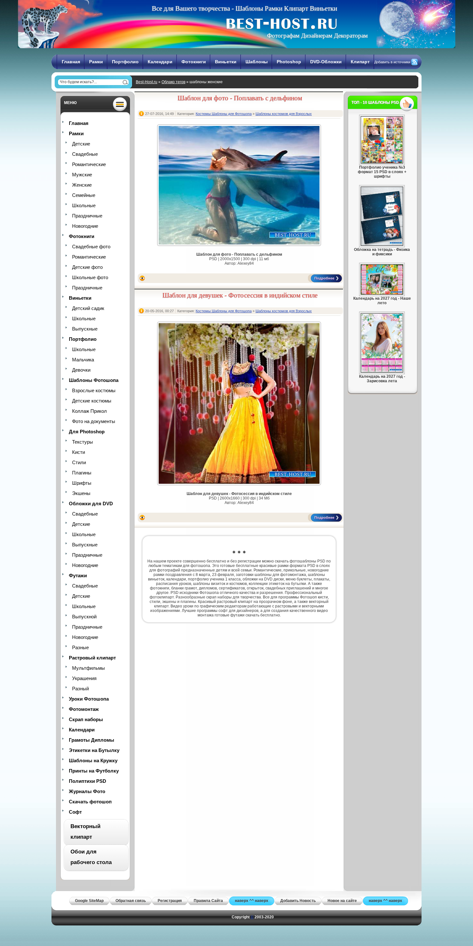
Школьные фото (90, 277)
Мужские (82, 174)
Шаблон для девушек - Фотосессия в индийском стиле (240, 295)
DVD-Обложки (326, 61)
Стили (79, 462)
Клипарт (360, 61)
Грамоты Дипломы (91, 740)
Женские (82, 185)
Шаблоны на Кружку (93, 760)
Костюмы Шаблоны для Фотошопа (224, 114)
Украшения (84, 678)
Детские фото (87, 267)
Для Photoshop (87, 431)
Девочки (81, 370)
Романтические (89, 164)
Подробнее (324, 278)
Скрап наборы (86, 719)
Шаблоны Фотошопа (93, 380)
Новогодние (85, 226)
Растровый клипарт (92, 657)
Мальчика (83, 359)
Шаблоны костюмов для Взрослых (283, 114)
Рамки (96, 61)
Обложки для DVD (91, 503)
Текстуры (82, 442)
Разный (80, 688)
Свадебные (85, 154)
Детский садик (88, 308)
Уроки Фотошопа (89, 699)
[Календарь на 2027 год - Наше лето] (382, 293)
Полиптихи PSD (87, 781)
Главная (71, 61)
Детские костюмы (91, 400)
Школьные (84, 205)
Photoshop (289, 61)
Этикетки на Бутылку (94, 750)
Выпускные (84, 329)
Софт (75, 812)
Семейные (83, 195)
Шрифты (81, 483)
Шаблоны (257, 61)
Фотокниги (193, 61)
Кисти (78, 452)
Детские (81, 143)
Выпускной (84, 616)
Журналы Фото (87, 791)
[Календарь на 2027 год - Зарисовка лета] (382, 371)
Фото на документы (93, 421)
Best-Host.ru (146, 82)
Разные (80, 647)
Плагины (81, 472)
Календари (160, 61)
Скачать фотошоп (90, 801)
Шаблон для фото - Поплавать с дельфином (240, 98)
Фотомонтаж (84, 709)
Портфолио (125, 61)
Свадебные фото (91, 246)
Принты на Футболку (94, 771)
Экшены (81, 493)
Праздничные (87, 215)
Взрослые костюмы (94, 390)
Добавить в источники (392, 62)
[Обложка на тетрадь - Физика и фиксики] (382, 244)
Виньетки (225, 61)
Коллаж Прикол (89, 411)
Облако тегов (173, 82)
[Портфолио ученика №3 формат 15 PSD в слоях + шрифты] (382, 162)
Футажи (78, 575)
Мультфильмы (88, 668)
